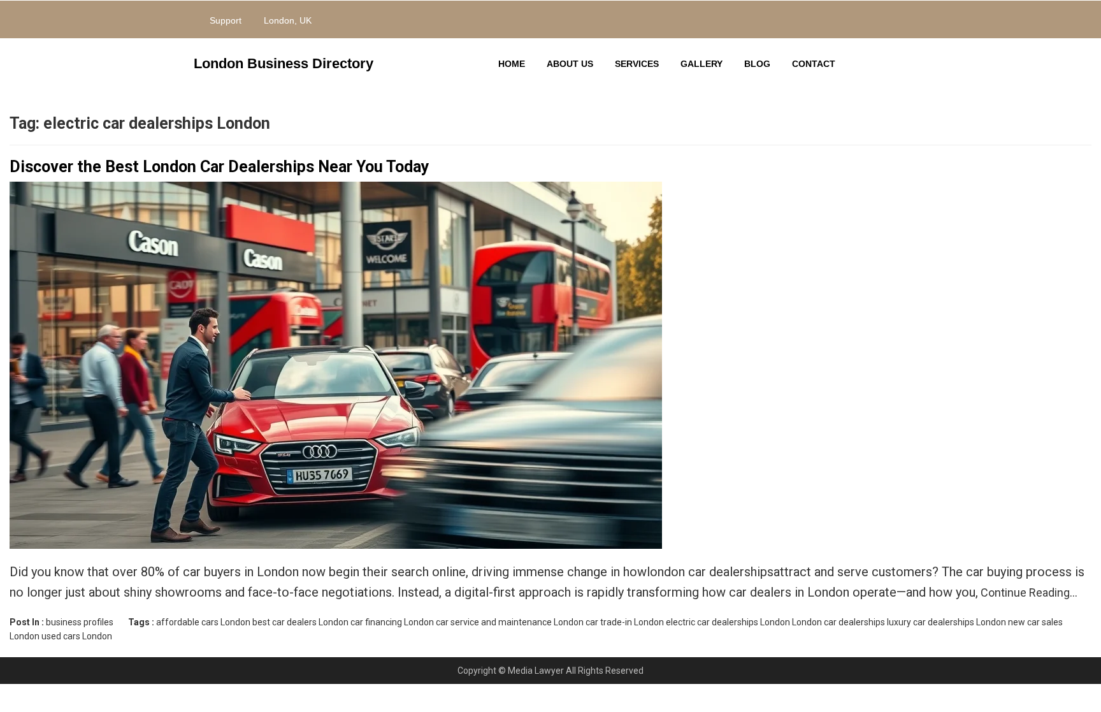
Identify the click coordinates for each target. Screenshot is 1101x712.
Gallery (701, 64)
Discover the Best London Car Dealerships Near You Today (219, 166)
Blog (757, 64)
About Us (570, 64)
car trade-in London (625, 622)
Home (511, 64)
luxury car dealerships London (946, 622)
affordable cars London (203, 622)
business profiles (79, 622)
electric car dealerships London (728, 622)
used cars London (76, 636)
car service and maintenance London (510, 622)
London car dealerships (838, 622)
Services (637, 64)
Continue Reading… (1027, 592)
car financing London (392, 622)
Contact (813, 64)
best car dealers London (300, 622)
